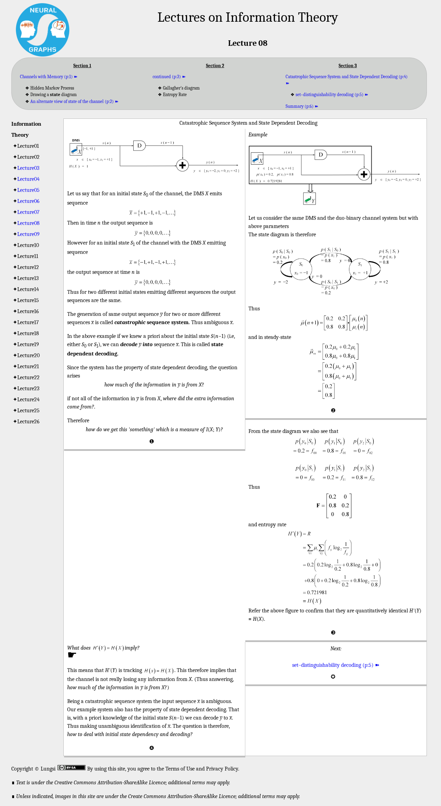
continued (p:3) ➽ (169, 76)
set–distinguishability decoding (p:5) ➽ (332, 94)
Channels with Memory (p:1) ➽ (49, 76)
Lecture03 (28, 168)
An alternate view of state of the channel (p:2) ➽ (74, 101)
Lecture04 (28, 179)
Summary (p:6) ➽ (302, 106)
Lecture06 (28, 201)
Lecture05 (28, 190)
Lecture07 (28, 212)
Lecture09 (28, 234)
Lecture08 (28, 223)
